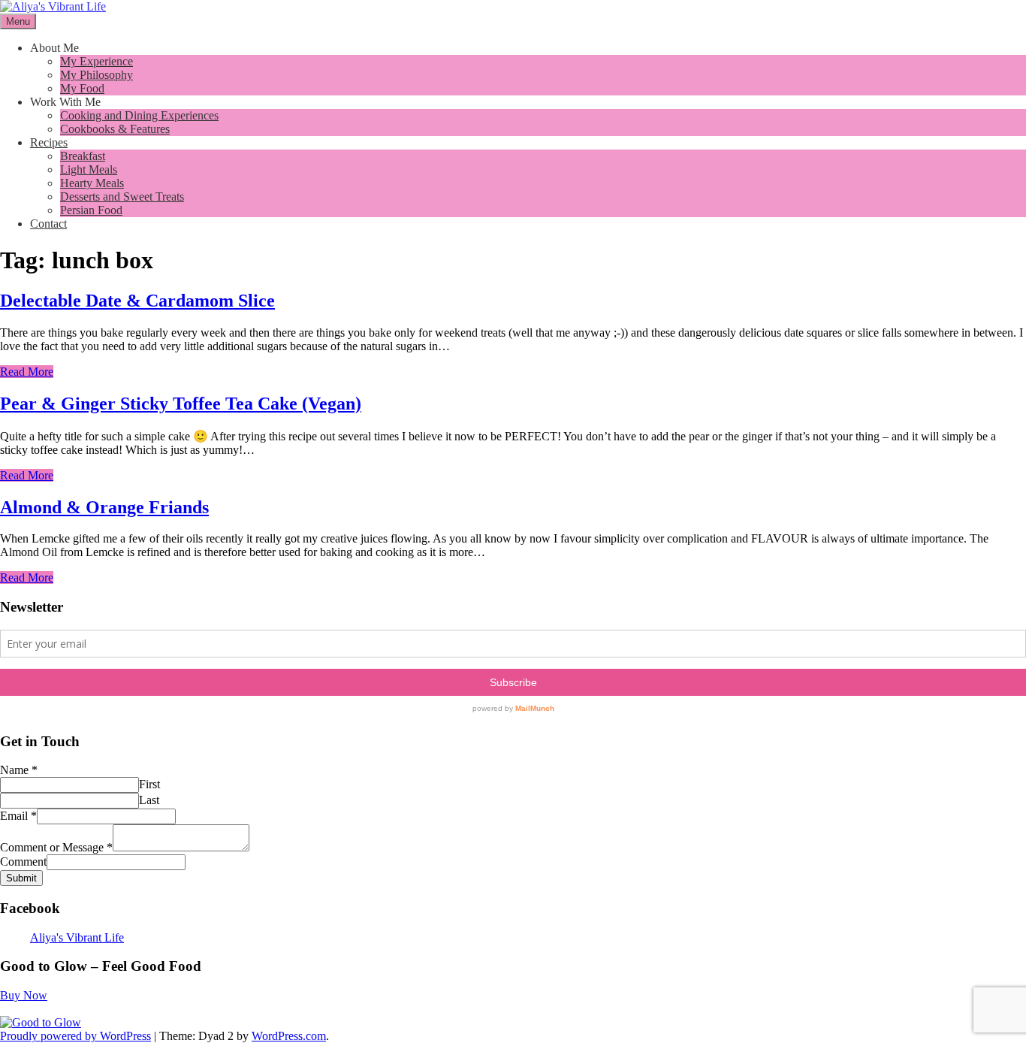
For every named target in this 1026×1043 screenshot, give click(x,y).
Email (18, 815)
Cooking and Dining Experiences (139, 115)
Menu (18, 21)
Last (149, 800)
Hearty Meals (92, 183)
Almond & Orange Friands (104, 507)
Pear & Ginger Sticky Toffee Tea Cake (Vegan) (180, 403)
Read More (26, 371)
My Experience (96, 61)
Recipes (49, 142)
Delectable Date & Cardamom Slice (137, 300)
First (149, 784)
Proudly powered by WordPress (75, 1035)
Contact (48, 223)
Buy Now (23, 995)
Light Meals (88, 169)
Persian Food (91, 210)
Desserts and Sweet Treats (122, 196)
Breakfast (82, 156)
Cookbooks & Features (115, 128)
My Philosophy (96, 74)
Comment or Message (56, 847)
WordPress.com (289, 1035)
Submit (21, 878)
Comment (23, 861)
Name (19, 769)
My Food (82, 88)
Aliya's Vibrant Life (77, 937)
